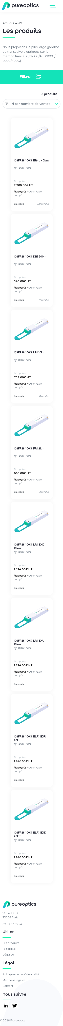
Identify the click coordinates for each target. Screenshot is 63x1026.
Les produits (11, 943)
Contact (8, 986)
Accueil (7, 23)
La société (9, 948)
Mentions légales (14, 980)
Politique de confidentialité (21, 974)
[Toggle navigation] (53, 6)
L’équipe (8, 954)
